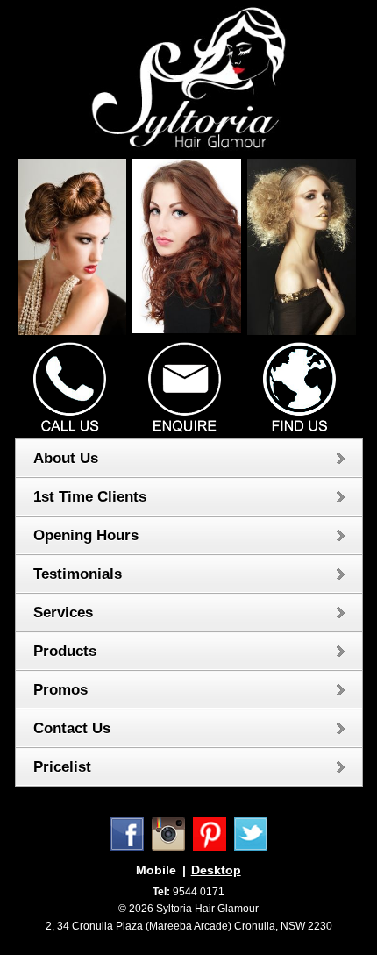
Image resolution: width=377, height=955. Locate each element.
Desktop (216, 870)
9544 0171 (188, 892)
